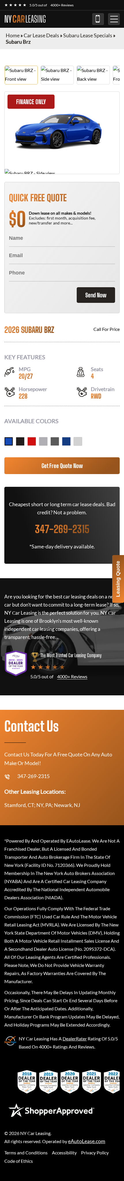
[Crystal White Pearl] (78, 441)
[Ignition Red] (32, 441)
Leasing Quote (118, 579)
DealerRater (75, 1038)
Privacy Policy (95, 1152)
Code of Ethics (18, 1161)
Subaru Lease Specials (87, 35)
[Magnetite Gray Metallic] (55, 441)
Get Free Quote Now (62, 465)
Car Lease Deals (41, 35)
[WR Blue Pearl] (9, 441)
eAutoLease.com (86, 1141)
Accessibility (64, 1152)
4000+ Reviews (62, 5)
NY (25, 19)
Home (13, 35)
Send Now (95, 295)
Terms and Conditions (26, 1152)
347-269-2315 (98, 19)
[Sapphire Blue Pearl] (66, 441)
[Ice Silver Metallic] (43, 441)
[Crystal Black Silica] (20, 441)
